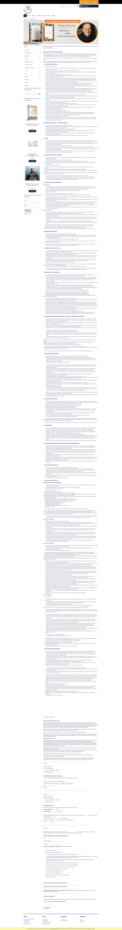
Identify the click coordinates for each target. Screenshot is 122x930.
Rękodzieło (27, 55)
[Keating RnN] (61, 31)
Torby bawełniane (28, 52)
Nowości (26, 82)
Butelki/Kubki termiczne (29, 61)
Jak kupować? (45, 919)
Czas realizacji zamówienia (29, 919)
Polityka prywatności (46, 922)
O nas (81, 919)
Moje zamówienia (64, 920)
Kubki (26, 73)
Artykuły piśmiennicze (29, 64)
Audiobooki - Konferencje (29, 67)
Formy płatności (27, 920)
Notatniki (26, 79)
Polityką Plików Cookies (54, 928)
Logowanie (63, 919)
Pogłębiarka (82, 920)
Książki (26, 76)
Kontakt (81, 922)
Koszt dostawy (26, 922)
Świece (26, 70)
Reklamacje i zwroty (28, 923)
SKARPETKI (27, 49)
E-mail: (25, 200)
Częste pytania (45, 920)
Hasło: (25, 205)
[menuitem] (29, 15)
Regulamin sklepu (45, 923)
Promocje (26, 85)
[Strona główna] (28, 9)
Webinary (26, 58)
